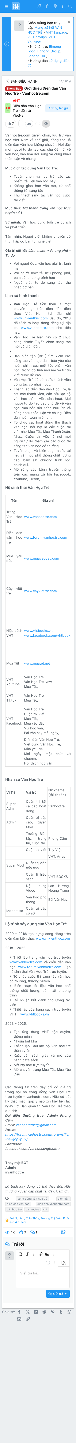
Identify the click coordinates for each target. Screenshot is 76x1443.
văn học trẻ (14, 1209)
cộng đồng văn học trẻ (33, 1198)
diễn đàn (63, 1198)
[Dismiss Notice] (68, 22)
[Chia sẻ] (63, 1232)
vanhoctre (32, 1209)
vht (45, 1209)
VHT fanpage (56, 32)
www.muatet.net (37, 663)
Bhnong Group (48, 51)
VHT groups (37, 37)
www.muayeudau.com (41, 558)
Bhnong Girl (36, 56)
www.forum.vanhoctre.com (45, 537)
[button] (6, 6)
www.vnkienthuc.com (31, 318)
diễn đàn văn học (18, 1204)
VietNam (19, 115)
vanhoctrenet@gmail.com (36, 1125)
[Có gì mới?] (55, 6)
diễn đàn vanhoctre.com (53, 1204)
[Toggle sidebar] (62, 6)
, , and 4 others (40, 1220)
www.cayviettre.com (40, 591)
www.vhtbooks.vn (38, 630)
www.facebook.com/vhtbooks (48, 635)
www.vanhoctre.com (37, 328)
